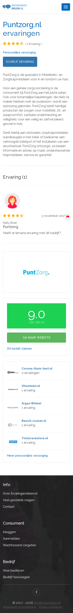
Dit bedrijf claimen (19, 348)
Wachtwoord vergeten (19, 545)
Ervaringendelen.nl (47, 603)
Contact (9, 506)
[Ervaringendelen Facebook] (36, 592)
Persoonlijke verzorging (19, 52)
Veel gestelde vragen (18, 500)
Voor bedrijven (13, 570)
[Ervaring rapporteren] (67, 217)
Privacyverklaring (50, 607)
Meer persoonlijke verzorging (27, 455)
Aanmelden (11, 538)
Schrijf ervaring (20, 61)
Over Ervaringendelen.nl (20, 493)
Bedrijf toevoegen (16, 577)
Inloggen (9, 532)
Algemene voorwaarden (19, 607)
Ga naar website (36, 337)
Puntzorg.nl (22, 24)
